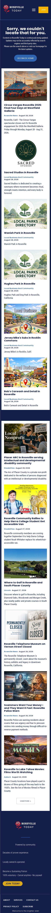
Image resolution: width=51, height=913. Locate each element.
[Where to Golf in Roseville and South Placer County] (25, 563)
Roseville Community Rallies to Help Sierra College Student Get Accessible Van (24, 521)
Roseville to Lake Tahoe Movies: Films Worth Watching (24, 770)
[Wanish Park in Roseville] (25, 214)
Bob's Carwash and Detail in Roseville (22, 393)
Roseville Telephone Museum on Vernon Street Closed (24, 645)
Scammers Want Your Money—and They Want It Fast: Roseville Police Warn (24, 708)
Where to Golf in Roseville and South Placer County (23, 584)
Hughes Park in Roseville (19, 283)
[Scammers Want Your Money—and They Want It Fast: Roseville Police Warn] (25, 686)
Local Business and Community (19, 177)
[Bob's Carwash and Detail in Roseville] (25, 372)
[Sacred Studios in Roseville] (25, 153)
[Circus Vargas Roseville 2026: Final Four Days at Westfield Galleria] (25, 86)
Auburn (7, 777)
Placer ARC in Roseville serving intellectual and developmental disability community (24, 460)
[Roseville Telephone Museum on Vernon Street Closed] (25, 625)
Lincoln (7, 590)
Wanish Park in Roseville (19, 233)
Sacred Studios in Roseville (21, 172)
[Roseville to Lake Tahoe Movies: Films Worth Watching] (25, 750)
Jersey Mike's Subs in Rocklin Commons (22, 339)
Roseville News (11, 116)
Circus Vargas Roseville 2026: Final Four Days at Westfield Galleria (23, 107)
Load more (24, 801)
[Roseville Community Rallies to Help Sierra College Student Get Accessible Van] (25, 499)
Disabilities (9, 468)
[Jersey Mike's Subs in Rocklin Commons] (25, 319)
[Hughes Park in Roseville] (25, 265)
